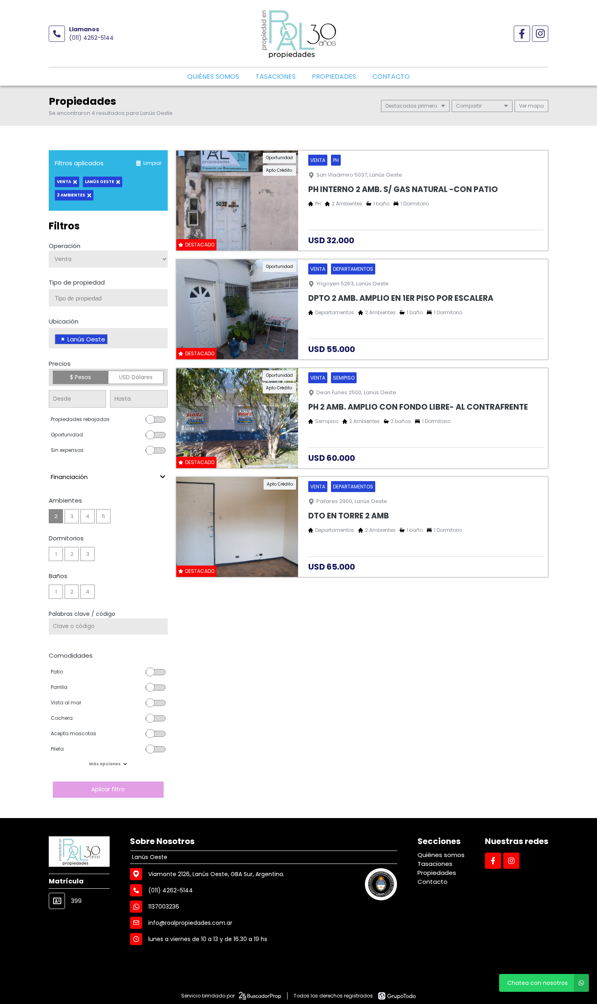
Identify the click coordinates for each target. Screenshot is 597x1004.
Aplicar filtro (108, 789)
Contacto (391, 76)
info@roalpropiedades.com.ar (190, 923)
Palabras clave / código (82, 614)
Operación (64, 246)
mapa (535, 105)
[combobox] (108, 298)
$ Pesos (80, 377)
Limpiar (152, 163)
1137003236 (163, 907)
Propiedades (334, 76)
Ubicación (63, 321)
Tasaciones (275, 76)
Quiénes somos (213, 76)
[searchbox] (111, 298)
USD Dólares (136, 377)
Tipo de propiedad (77, 282)
